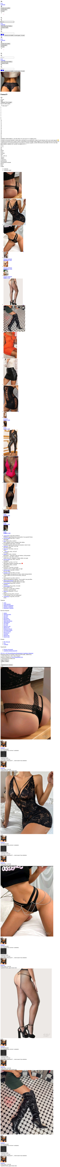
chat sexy (6, 617)
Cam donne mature (8, 630)
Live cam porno (7, 631)
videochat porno (7, 614)
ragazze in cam (7, 626)
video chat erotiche (8, 621)
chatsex (5, 613)
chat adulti (6, 623)
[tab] (31, 169)
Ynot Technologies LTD (17, 657)
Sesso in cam (7, 636)
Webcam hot (6, 635)
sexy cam (6, 625)
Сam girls (6, 634)
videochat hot (7, 622)
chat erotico (6, 618)
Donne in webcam (8, 629)
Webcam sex (6, 632)
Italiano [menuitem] (2, 661)
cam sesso (6, 615)
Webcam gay (7, 627)
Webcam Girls (7, 619)
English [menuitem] (7, 661)
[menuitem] (2, 3)
